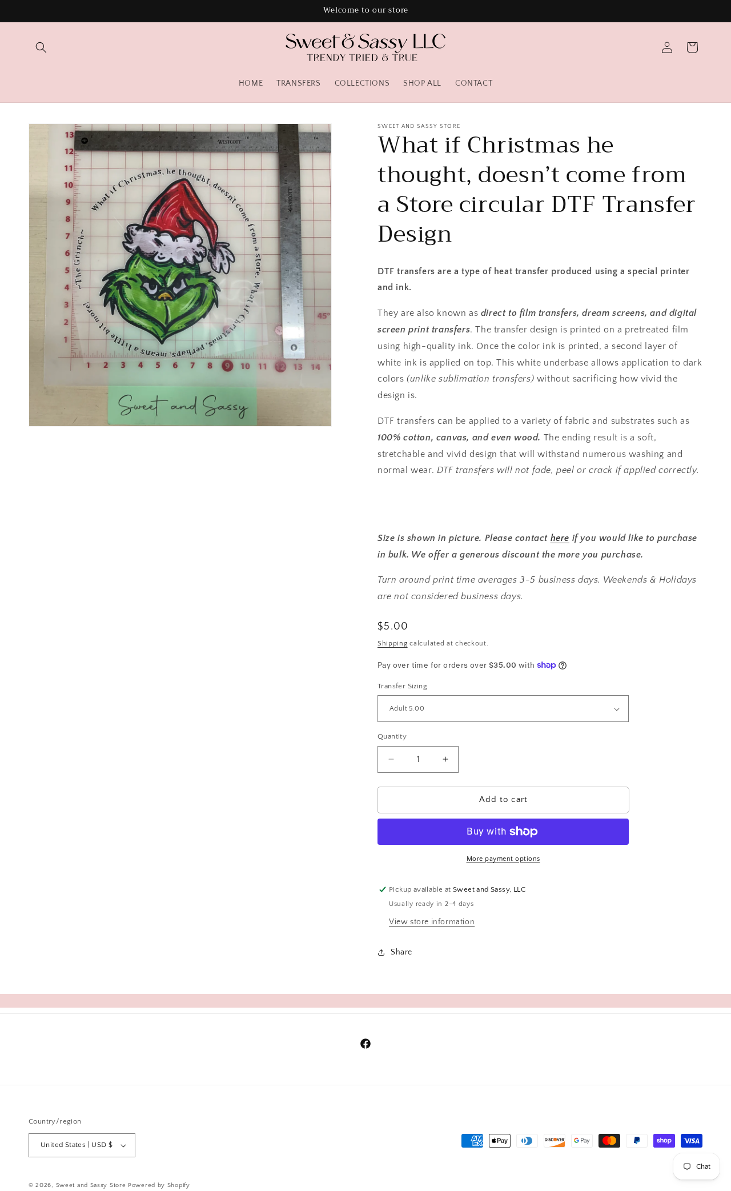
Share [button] (401, 952)
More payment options (503, 859)
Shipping (392, 643)
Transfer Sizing (402, 686)
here (560, 538)
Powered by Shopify (159, 1185)
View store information (432, 922)
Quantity (392, 736)
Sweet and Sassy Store (91, 1185)
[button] (41, 47)
